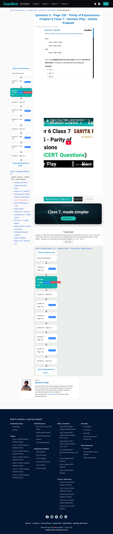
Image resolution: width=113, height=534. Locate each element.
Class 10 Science (41, 455)
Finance (64, 4)
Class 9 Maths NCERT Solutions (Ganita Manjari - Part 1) (69, 452)
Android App (16, 426)
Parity (16, 188)
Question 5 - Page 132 (21, 120)
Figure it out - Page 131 (22, 191)
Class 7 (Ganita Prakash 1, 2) (18, 10)
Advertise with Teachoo (80, 523)
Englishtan (86, 448)
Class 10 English (41, 458)
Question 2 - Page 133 (18, 155)
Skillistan (38, 439)
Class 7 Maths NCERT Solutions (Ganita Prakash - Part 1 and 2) (68, 435)
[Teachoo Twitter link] (56, 516)
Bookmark (88, 199)
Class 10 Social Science (43, 461)
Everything (24, 4)
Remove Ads (78, 199)
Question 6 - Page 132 (18, 129)
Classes (36, 4)
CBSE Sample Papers (89, 457)
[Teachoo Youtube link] (61, 516)
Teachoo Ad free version (43, 432)
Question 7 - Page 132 (21, 137)
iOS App (14, 430)
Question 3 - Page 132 (18, 102)
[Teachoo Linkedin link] (65, 516)
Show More (68, 242)
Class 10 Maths (40, 452)
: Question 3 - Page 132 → (58, 199)
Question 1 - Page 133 (21, 147)
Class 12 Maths (40, 465)
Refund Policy (67, 523)
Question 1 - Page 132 (21, 82)
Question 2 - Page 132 (22, 92)
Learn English (87, 426)
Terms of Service (46, 523)
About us (28, 523)
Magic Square (18, 209)
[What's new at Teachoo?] (95, 4)
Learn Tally (86, 433)
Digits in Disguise (20, 238)
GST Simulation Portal (42, 442)
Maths (45, 4)
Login (106, 3)
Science (54, 4)
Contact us (36, 523)
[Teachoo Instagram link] (52, 516)
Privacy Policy (57, 523)
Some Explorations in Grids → (21, 164)
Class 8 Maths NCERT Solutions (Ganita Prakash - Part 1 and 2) (68, 444)
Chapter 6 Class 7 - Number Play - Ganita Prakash (42, 10)
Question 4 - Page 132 (21, 111)
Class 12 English (41, 468)
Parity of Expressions (18, 73)
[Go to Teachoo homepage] (10, 4)
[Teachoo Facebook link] (47, 516)
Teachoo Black (52, 394)
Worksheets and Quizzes (43, 436)
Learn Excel (86, 430)
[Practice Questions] (99, 4)
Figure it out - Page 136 (22, 211)
